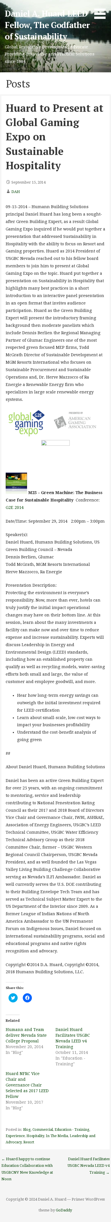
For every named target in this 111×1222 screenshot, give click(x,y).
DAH (15, 192)
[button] (102, 10)
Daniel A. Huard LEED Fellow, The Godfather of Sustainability (47, 25)
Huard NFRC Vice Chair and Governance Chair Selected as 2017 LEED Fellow (27, 1085)
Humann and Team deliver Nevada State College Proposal (26, 1035)
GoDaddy (64, 1210)
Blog (27, 1130)
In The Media (57, 1136)
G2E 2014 (15, 507)
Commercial (42, 1130)
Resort (28, 1142)
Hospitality (35, 1136)
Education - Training (72, 1130)
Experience (15, 1136)
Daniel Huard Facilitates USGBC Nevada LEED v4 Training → (88, 1166)
